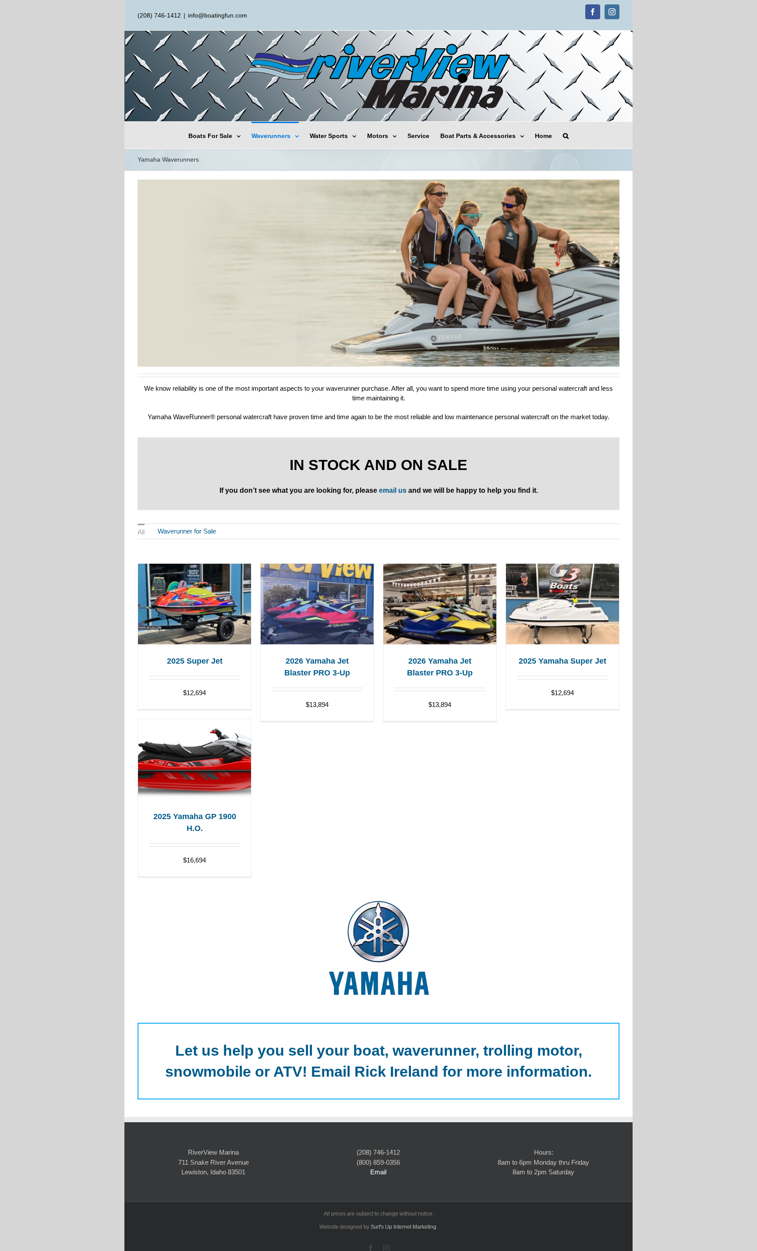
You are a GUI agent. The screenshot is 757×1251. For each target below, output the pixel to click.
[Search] (566, 135)
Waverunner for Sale (187, 531)
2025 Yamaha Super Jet (562, 661)
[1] (369, 359)
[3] (388, 359)
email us (393, 490)
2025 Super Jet (195, 661)
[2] (378, 359)
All (141, 532)
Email (378, 1172)
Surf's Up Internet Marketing (403, 1227)
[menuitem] (219, 135)
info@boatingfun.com (217, 15)
